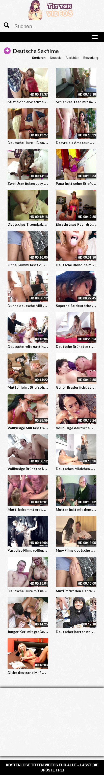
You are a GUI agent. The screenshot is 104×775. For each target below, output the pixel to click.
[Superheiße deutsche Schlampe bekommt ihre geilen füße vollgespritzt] (76, 286)
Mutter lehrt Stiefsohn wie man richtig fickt (44, 387)
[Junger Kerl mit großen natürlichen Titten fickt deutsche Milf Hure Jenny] (28, 612)
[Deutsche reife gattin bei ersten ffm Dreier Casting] (28, 327)
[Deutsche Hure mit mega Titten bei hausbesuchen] (28, 572)
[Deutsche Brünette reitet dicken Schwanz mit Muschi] (76, 327)
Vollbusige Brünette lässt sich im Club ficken (44, 468)
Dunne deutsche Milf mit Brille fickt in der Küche (48, 305)
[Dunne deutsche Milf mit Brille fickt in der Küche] (28, 286)
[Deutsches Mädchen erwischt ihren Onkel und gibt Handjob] (76, 449)
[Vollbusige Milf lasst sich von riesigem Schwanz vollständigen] (28, 409)
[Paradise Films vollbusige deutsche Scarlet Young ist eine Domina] (28, 531)
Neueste (56, 57)
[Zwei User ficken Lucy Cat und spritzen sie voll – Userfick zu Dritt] (28, 164)
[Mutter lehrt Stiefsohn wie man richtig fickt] (28, 368)
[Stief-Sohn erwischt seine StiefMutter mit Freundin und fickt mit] (28, 83)
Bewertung (90, 57)
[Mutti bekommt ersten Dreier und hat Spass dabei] (28, 490)
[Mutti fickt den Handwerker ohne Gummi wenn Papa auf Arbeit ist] (76, 572)
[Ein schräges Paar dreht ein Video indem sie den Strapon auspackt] (76, 205)
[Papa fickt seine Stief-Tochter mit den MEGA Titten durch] (76, 164)
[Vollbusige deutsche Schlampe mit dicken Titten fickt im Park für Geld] (76, 409)
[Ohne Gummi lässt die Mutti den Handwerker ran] (28, 246)
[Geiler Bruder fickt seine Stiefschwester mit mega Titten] (76, 368)
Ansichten (72, 57)
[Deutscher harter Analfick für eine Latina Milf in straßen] (76, 612)
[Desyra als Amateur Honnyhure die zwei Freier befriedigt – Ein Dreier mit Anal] (76, 123)
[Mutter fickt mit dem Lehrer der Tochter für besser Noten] (76, 490)
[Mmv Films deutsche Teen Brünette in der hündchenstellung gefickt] (76, 531)
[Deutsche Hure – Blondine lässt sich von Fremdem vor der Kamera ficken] (28, 123)
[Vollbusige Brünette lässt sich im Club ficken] (28, 449)
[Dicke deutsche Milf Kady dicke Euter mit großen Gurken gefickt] (28, 653)
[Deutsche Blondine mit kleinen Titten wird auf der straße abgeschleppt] (76, 246)
